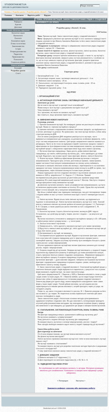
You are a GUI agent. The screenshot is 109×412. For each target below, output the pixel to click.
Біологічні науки (18, 33)
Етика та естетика (18, 44)
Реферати (18, 22)
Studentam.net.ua (15, 4)
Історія (18, 49)
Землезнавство (18, 46)
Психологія (18, 60)
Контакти (20, 15)
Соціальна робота (18, 62)
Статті (18, 73)
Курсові (18, 24)
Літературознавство (18, 52)
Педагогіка (18, 54)
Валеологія (18, 36)
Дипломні (18, 27)
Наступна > (80, 381)
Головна (8, 12)
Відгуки (47, 15)
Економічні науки (18, 41)
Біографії (18, 68)
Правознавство (18, 57)
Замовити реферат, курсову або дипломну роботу (71, 388)
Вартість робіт (34, 15)
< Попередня (62, 381)
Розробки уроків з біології (36, 12)
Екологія (18, 38)
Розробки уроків (19, 12)
